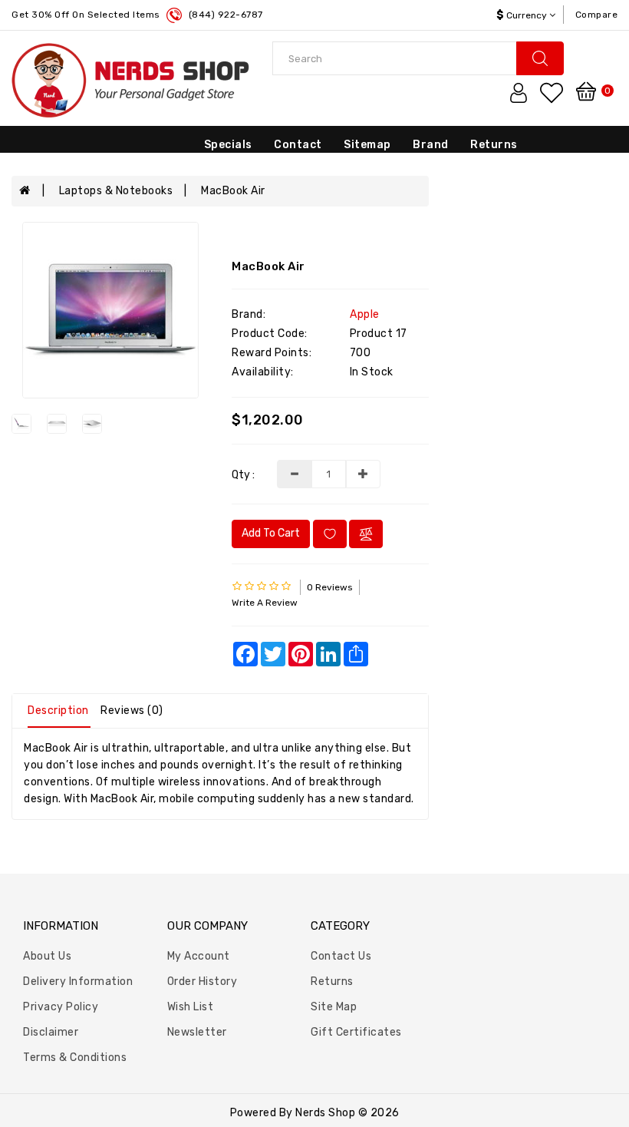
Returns (332, 981)
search (540, 58)
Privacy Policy (60, 1006)
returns (494, 144)
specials (228, 144)
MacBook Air (233, 190)
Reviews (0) (131, 710)
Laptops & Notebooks (116, 190)
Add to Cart (271, 533)
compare (596, 14)
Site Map (334, 1006)
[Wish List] (551, 92)
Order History (202, 981)
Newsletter (197, 1032)
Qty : (243, 475)
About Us (47, 956)
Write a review (265, 602)
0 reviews (330, 587)
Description (58, 710)
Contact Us (341, 956)
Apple (365, 314)
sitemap (367, 144)
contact (298, 144)
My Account (198, 956)
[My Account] (518, 92)
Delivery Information (78, 981)
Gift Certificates (356, 1032)
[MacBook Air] (110, 310)
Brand (431, 144)
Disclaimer (50, 1032)
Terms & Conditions (75, 1057)
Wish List (190, 1006)
